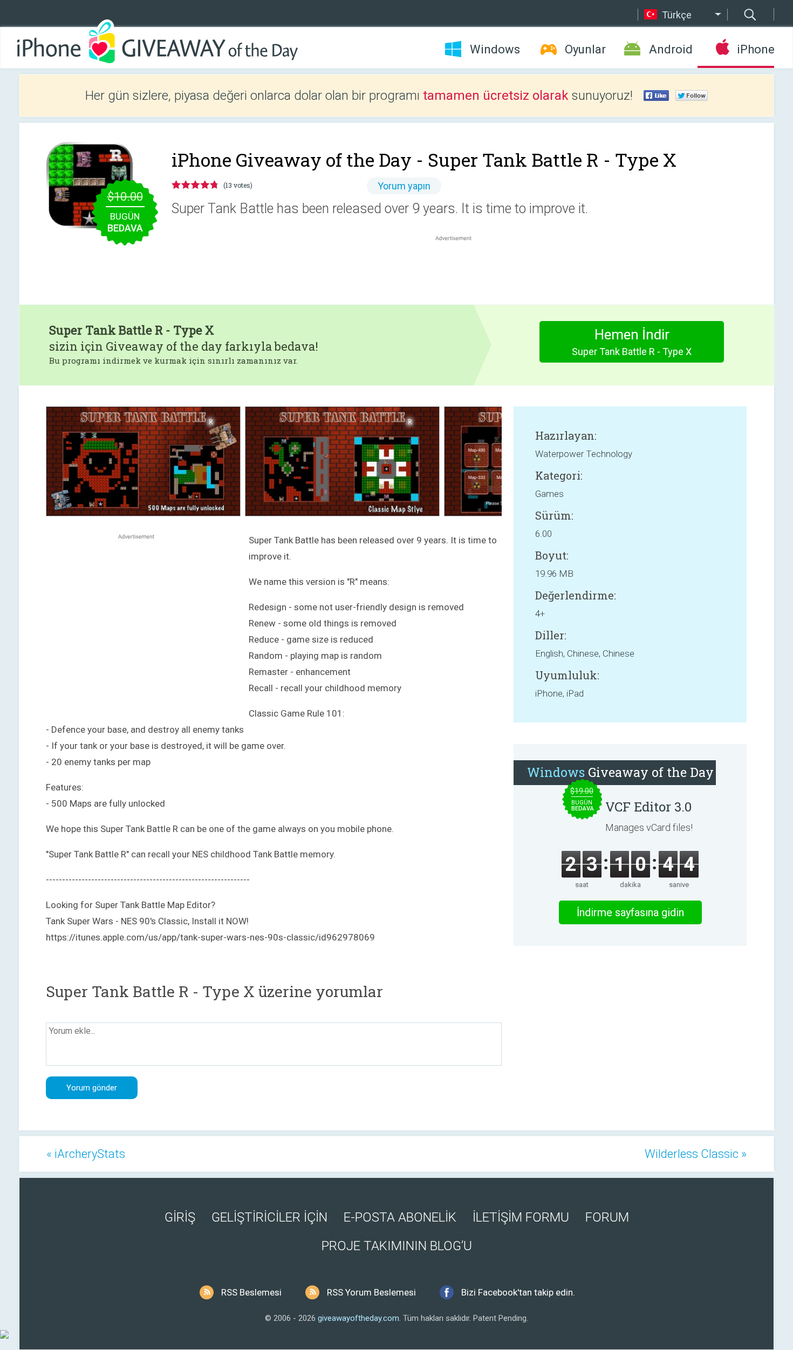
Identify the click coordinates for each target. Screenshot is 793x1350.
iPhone (755, 49)
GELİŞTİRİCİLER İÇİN (269, 1217)
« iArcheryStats (85, 1154)
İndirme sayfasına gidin (630, 912)
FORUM (607, 1217)
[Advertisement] (459, 269)
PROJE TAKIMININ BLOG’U (397, 1245)
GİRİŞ (180, 1217)
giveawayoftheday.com (358, 1318)
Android (671, 49)
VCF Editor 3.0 (648, 806)
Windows (495, 49)
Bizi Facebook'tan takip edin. (518, 1292)
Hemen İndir (632, 341)
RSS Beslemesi (251, 1292)
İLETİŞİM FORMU (521, 1217)
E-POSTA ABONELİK (400, 1217)
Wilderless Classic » (696, 1154)
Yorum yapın (404, 186)
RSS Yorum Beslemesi (371, 1292)
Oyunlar (585, 49)
